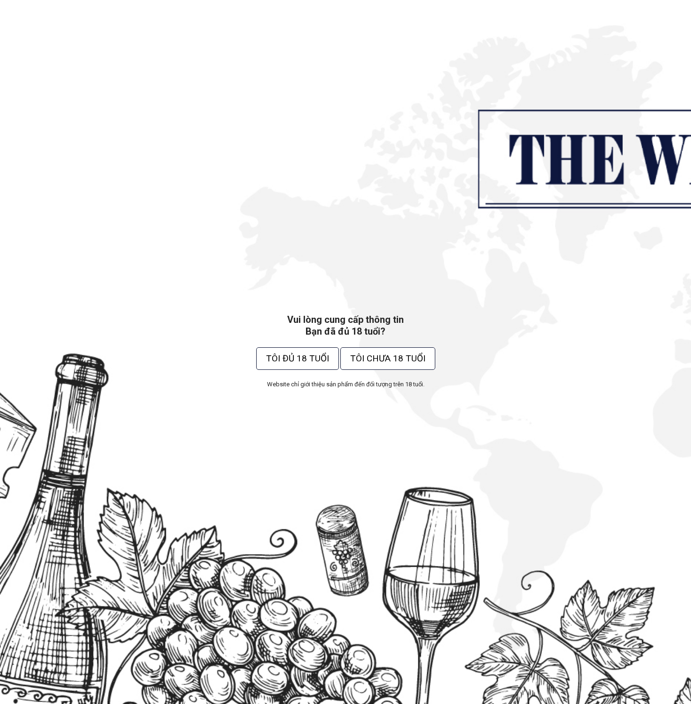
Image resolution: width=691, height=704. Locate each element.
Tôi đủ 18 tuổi (297, 358)
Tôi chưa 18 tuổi (387, 358)
